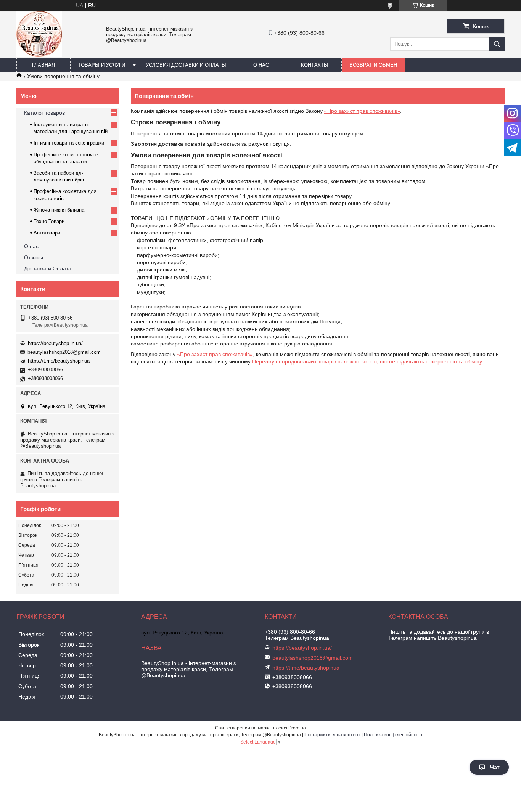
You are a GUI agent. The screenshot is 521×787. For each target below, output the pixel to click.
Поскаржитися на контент (332, 734)
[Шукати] (497, 44)
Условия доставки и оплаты (186, 65)
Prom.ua (297, 728)
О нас (261, 65)
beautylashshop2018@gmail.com (64, 352)
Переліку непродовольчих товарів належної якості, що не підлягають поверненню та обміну (367, 361)
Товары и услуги (101, 65)
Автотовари (47, 233)
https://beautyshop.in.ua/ (55, 343)
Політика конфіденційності (393, 734)
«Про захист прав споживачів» (362, 111)
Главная (43, 65)
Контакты (314, 65)
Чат (495, 767)
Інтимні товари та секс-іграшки (69, 143)
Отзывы (33, 257)
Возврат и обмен (373, 65)
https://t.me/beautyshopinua (59, 361)
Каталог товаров (44, 113)
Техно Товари (49, 221)
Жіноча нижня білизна (59, 210)
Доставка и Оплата (47, 268)
